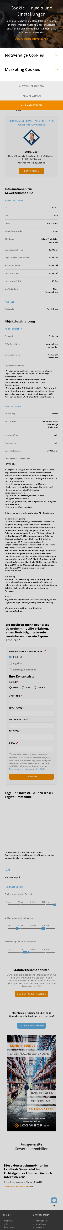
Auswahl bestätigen (31, 86)
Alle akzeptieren (31, 105)
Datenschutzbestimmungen (31, 38)
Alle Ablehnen (32, 95)
